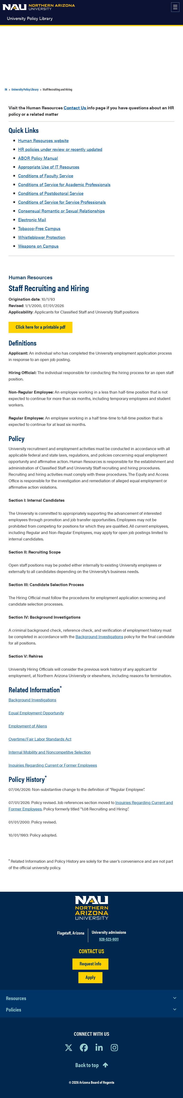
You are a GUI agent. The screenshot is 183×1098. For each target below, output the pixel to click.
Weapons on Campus (38, 246)
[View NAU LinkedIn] (99, 1047)
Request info (90, 963)
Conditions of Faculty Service (45, 175)
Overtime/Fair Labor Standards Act (40, 739)
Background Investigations (99, 636)
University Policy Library (30, 18)
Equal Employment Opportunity (36, 713)
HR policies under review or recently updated (60, 149)
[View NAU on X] (68, 1047)
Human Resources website (43, 140)
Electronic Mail (32, 219)
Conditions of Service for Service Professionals (62, 202)
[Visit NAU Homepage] (91, 908)
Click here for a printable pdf (40, 326)
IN (6, 89)
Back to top (87, 1065)
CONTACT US (91, 951)
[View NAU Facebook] (84, 1047)
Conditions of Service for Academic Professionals (64, 184)
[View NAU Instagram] (114, 1047)
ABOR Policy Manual (38, 158)
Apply (90, 976)
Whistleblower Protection (41, 237)
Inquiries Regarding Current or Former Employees (53, 765)
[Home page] (38, 7)
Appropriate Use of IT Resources (48, 167)
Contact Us (75, 108)
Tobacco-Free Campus (39, 228)
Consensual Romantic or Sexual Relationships (61, 211)
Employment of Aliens (28, 726)
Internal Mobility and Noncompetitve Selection (50, 752)
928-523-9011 (109, 939)
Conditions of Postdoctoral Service (50, 193)
